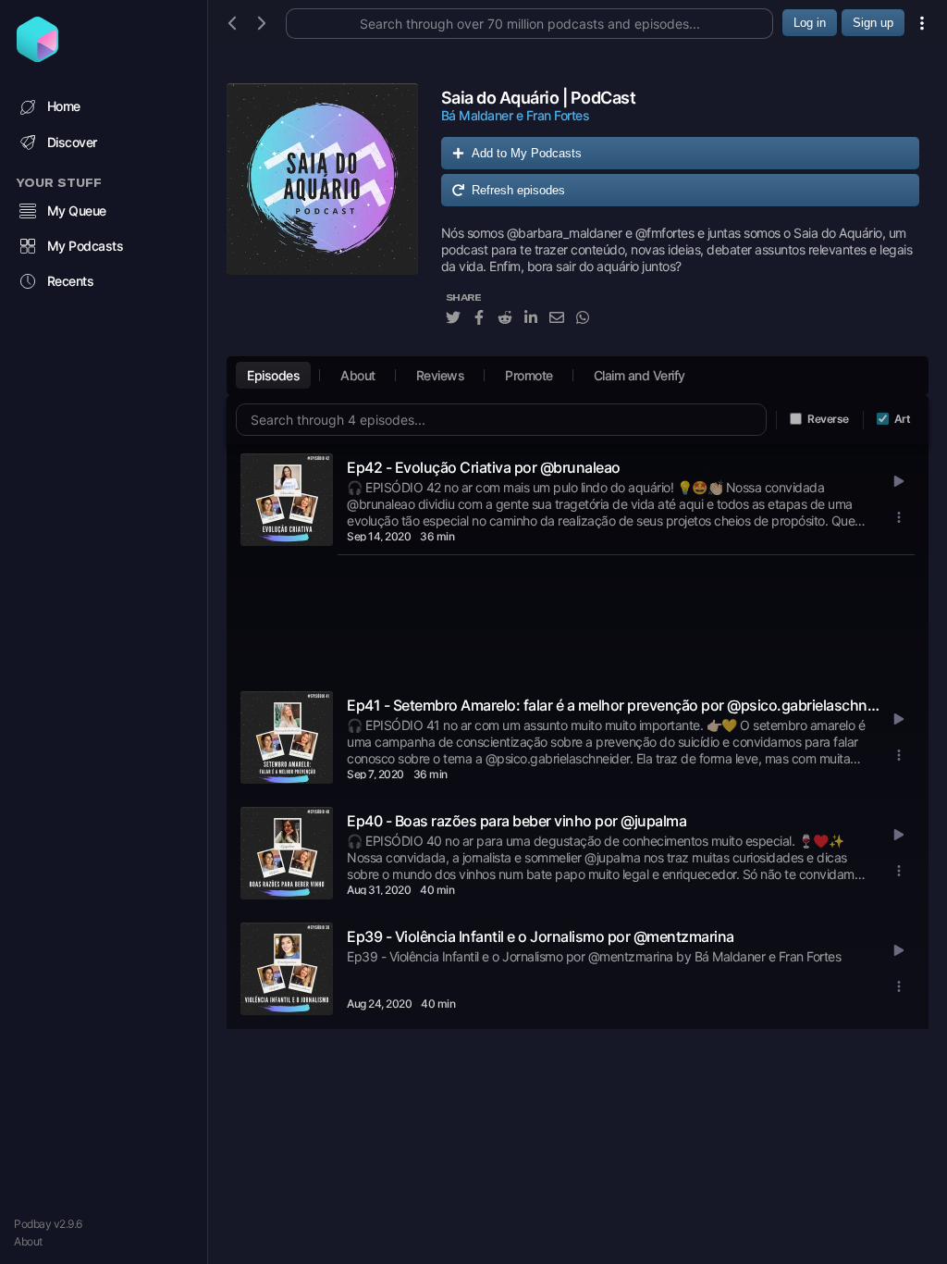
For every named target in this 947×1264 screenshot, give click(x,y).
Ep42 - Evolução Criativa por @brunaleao (484, 467)
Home (63, 106)
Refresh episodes (518, 190)
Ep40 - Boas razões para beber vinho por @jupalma (516, 821)
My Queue (76, 210)
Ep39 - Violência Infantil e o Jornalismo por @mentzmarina (540, 936)
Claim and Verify (639, 375)
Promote (529, 375)
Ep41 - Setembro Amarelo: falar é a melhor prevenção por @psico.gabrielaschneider (615, 705)
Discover (72, 142)
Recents (70, 281)
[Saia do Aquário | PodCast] (322, 214)
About (28, 1241)
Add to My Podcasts (527, 153)
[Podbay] (37, 56)
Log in (809, 23)
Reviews (440, 375)
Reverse (828, 419)
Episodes (273, 375)
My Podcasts (85, 246)
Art (902, 419)
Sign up (873, 23)
